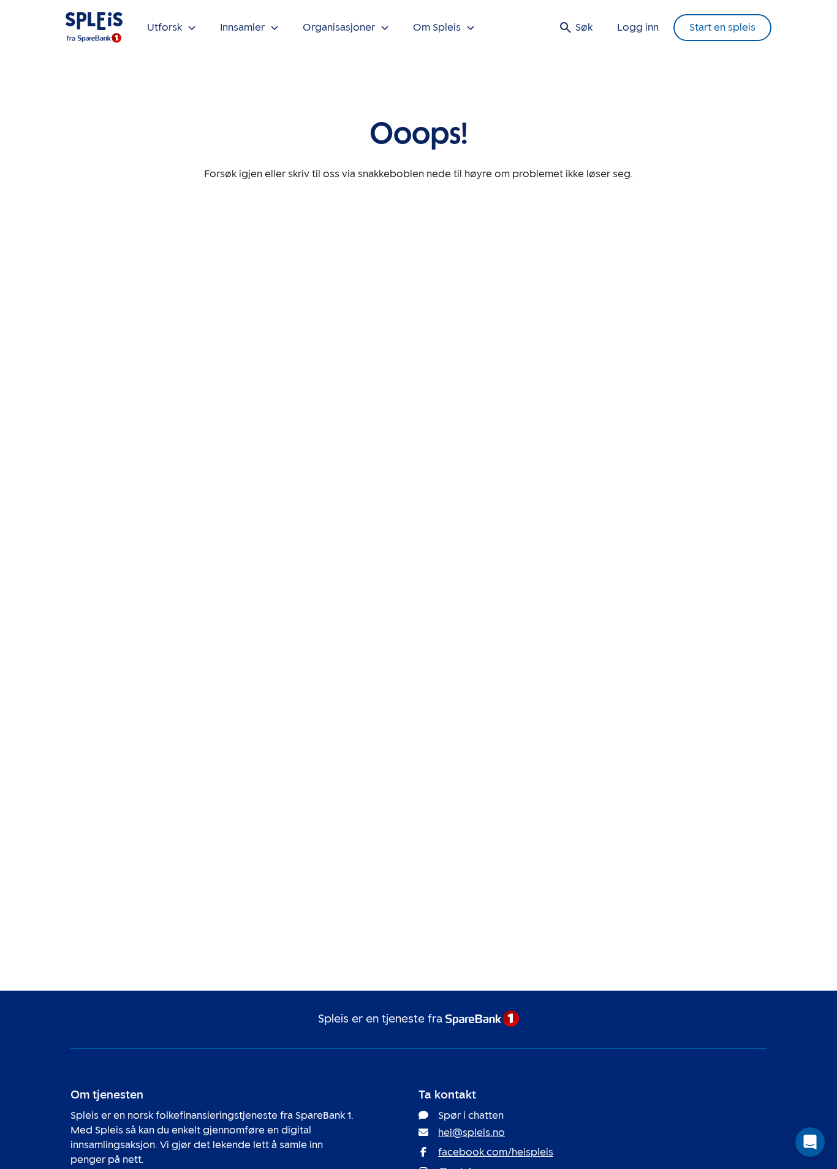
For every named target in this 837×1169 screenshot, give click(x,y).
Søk (584, 27)
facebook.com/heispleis (495, 1152)
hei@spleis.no (471, 1132)
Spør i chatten (471, 1115)
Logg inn (638, 27)
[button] (810, 1142)
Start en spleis (722, 27)
